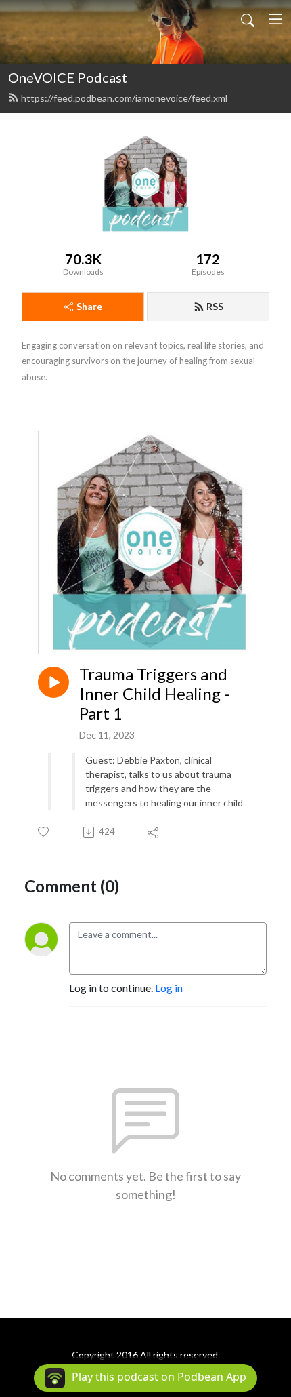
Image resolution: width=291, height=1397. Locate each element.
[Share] (154, 832)
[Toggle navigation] (275, 19)
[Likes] (44, 832)
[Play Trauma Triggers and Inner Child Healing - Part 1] (53, 682)
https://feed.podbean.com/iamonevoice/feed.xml (124, 98)
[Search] (248, 19)
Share (89, 306)
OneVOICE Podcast (67, 77)
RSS (214, 306)
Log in (169, 987)
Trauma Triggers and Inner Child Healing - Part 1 (154, 694)
